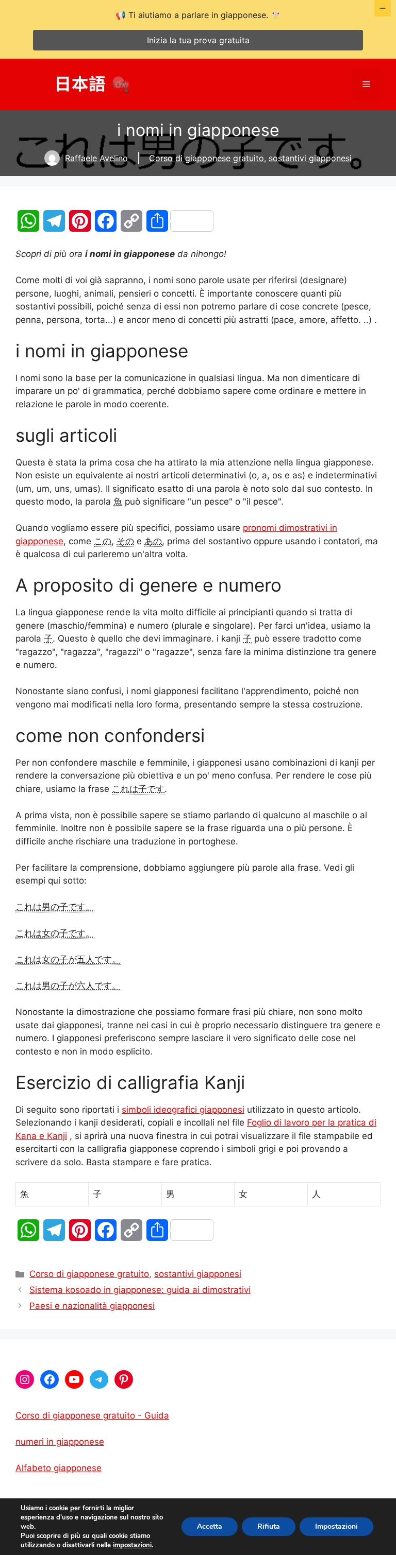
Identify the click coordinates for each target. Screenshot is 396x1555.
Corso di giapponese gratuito (206, 158)
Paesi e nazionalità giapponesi (92, 1306)
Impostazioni (336, 1526)
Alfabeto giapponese (58, 1468)
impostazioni (132, 1545)
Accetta (209, 1526)
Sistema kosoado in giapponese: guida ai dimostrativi (140, 1290)
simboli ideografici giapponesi (183, 1109)
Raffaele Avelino (96, 158)
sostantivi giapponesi (310, 158)
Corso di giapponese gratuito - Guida (92, 1415)
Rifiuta (268, 1526)
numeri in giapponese (59, 1442)
